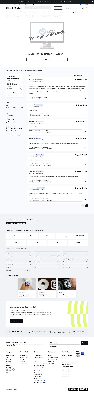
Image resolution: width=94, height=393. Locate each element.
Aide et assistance (24, 357)
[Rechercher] (25, 8)
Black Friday (51, 363)
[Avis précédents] (82, 205)
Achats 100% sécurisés (39, 378)
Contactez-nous (23, 355)
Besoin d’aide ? (68, 8)
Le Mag (50, 355)
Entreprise (77, 8)
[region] (47, 288)
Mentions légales (66, 374)
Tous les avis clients (52, 359)
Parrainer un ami (37, 355)
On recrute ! (8, 367)
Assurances (37, 361)
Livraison (22, 359)
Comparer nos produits (53, 357)
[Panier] (86, 8)
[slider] (7, 109)
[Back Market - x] (7, 373)
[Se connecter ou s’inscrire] (83, 8)
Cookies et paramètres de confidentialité (67, 367)
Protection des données (67, 370)
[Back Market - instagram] (7, 369)
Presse (7, 357)
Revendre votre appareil (39, 363)
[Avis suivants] (86, 205)
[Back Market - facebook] (13, 369)
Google (42, 314)
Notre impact (9, 359)
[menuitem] (23, 12)
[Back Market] (14, 8)
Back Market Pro (37, 376)
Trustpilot (8, 365)
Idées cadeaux (51, 361)
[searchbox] (39, 7)
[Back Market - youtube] (10, 369)
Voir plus (31, 93)
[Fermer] (92, 2)
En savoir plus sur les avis (14, 95)
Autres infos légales (66, 372)
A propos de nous (10, 355)
